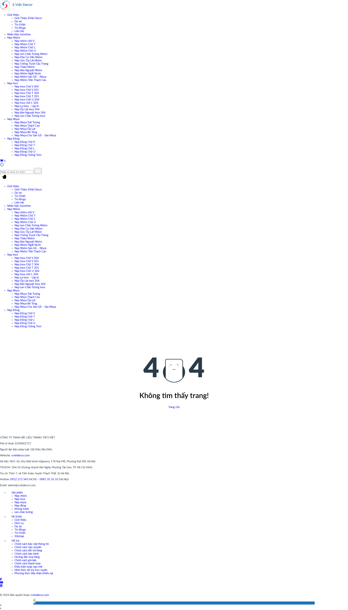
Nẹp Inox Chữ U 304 (26, 99)
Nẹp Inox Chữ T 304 (26, 93)
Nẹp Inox (12, 83)
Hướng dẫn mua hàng (27, 557)
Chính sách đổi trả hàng (28, 550)
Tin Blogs (20, 28)
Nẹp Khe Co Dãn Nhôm (28, 57)
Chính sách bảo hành (26, 553)
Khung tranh (21, 509)
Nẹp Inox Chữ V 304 (26, 86)
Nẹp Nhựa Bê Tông (25, 132)
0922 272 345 (19, 479)
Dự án (18, 21)
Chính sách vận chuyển (28, 547)
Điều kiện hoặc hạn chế (28, 566)
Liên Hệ (19, 31)
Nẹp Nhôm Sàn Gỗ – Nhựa (30, 76)
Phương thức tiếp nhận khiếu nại (33, 573)
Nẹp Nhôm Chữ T (25, 44)
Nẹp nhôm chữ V (24, 41)
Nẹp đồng (20, 505)
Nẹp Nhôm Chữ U (25, 50)
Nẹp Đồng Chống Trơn (27, 155)
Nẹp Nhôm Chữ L (24, 47)
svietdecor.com (20, 455)
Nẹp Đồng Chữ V (24, 142)
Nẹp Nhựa (13, 119)
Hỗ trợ (15, 540)
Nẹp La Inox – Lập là (26, 106)
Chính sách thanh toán (27, 563)
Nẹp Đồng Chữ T (24, 145)
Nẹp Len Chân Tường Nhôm (30, 54)
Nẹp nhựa (20, 502)
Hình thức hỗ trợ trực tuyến (30, 570)
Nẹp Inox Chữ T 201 (26, 96)
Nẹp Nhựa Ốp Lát (24, 129)
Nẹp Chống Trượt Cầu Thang (31, 63)
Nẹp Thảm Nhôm (24, 67)
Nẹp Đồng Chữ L (24, 148)
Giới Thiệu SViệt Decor (28, 18)
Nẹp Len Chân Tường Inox (29, 116)
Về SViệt (16, 516)
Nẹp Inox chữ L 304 (26, 103)
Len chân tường (23, 512)
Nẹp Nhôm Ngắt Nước (27, 73)
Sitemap (19, 536)
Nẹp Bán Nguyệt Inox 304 (29, 112)
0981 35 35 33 (49, 479)
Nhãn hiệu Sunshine (19, 34)
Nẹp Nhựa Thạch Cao (27, 125)
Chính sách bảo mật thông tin (31, 544)
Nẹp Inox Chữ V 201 (26, 90)
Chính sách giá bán (25, 560)
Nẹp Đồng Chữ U (24, 151)
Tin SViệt (19, 24)
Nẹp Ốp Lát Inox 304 (27, 109)
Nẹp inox (19, 499)
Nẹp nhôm (20, 496)
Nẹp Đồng (13, 138)
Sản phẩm (17, 492)
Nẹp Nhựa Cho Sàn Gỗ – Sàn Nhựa (35, 135)
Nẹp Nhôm (13, 37)
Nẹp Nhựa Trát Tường (27, 122)
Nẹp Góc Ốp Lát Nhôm (28, 60)
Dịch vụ (19, 523)
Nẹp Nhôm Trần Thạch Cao (30, 80)
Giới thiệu (13, 15)
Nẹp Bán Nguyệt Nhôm (28, 70)
